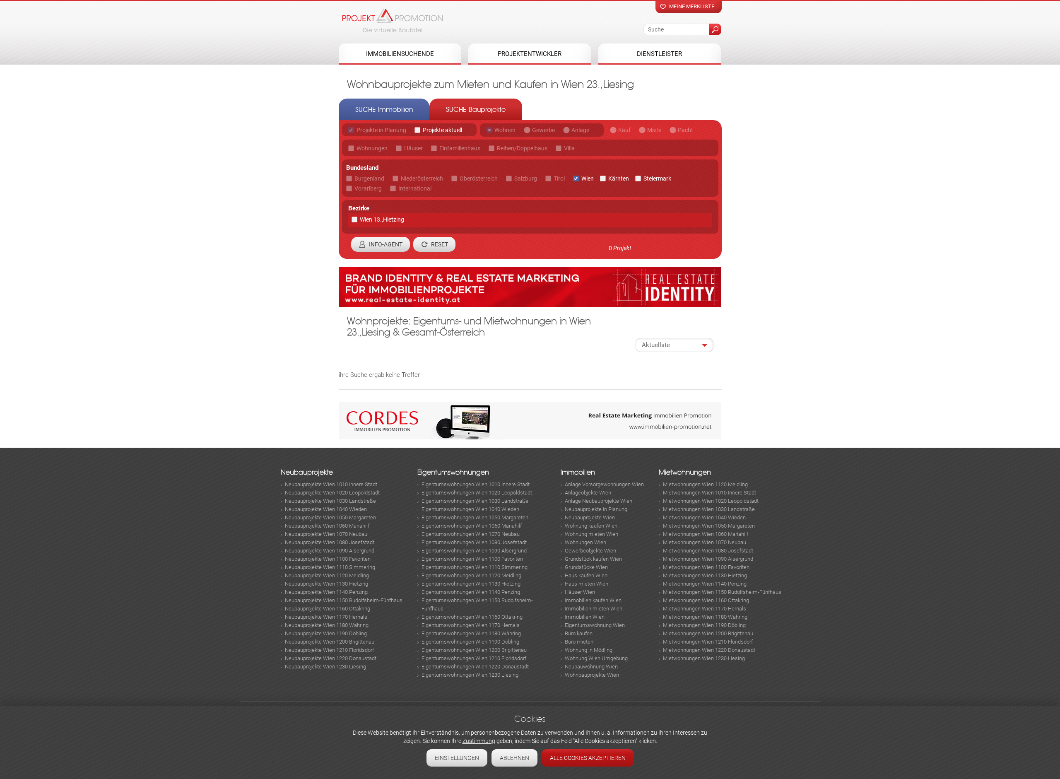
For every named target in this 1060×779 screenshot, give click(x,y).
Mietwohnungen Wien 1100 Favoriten (706, 567)
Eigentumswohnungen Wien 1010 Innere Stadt (476, 484)
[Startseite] (392, 20)
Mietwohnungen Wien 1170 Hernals (704, 608)
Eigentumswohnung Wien (595, 625)
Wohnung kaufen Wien (591, 526)
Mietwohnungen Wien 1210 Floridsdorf (708, 642)
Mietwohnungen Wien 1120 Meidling (705, 484)
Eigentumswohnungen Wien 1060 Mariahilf (472, 526)
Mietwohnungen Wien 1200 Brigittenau (708, 633)
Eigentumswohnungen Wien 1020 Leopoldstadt (477, 493)
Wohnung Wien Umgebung (596, 658)
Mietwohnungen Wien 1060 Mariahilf (705, 534)
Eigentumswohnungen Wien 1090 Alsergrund (474, 550)
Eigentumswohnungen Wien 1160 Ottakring (472, 617)
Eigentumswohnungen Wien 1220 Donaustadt (475, 666)
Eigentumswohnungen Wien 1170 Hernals (471, 625)
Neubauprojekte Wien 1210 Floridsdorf (329, 650)
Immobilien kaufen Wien (593, 600)
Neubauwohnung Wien (591, 666)
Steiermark (657, 178)
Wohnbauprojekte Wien (592, 675)
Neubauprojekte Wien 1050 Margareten (330, 517)
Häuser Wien (580, 592)
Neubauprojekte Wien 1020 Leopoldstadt (332, 493)
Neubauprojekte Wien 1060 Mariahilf (327, 526)
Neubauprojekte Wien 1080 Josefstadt (329, 542)
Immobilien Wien (585, 617)
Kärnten (618, 178)
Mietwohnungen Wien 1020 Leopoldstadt (711, 501)
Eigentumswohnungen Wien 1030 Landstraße (475, 501)
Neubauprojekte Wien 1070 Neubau (326, 534)
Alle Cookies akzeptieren (588, 758)
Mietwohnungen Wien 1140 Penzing (705, 584)
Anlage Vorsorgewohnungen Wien (604, 484)
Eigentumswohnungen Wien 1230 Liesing (470, 675)
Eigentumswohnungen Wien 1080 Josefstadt (474, 542)
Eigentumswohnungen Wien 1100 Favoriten (472, 559)
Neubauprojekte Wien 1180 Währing (327, 625)
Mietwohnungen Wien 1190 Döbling (704, 625)
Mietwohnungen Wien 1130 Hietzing (705, 575)
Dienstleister (659, 54)
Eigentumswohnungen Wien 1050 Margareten (475, 517)
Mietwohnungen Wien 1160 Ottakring (706, 600)
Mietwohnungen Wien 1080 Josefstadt (708, 550)
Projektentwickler (529, 54)
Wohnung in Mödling (588, 650)
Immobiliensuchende (400, 54)
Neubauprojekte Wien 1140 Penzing (326, 592)
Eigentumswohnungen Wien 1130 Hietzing (471, 584)
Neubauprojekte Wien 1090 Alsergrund (329, 550)
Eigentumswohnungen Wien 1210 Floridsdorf (474, 658)
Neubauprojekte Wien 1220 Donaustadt (330, 658)
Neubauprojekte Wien (590, 517)
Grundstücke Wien (586, 567)
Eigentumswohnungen (453, 472)
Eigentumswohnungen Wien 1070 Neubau (471, 534)
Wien (587, 178)
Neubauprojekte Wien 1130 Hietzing (326, 584)
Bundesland (362, 167)
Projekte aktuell (442, 130)
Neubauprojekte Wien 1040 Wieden (326, 509)
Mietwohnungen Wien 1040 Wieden (704, 517)
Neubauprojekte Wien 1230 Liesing (325, 666)
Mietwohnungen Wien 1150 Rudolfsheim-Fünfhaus (722, 592)
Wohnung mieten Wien (591, 534)
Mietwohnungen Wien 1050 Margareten (709, 526)
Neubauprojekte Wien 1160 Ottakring (327, 608)
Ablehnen (514, 758)
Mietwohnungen (685, 472)
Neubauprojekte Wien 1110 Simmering (330, 567)
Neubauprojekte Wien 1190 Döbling (326, 633)
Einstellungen (457, 758)
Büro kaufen (579, 633)
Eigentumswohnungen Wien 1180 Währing (471, 633)
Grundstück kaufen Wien (593, 559)
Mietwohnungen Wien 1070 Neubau (704, 542)
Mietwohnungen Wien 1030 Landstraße (709, 509)
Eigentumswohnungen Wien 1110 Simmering (475, 567)
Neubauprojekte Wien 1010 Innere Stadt (331, 484)
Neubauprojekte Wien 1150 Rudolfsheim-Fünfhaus (343, 600)
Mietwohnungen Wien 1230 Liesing (704, 658)
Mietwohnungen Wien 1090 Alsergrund (708, 559)
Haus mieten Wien (586, 584)
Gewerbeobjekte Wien (590, 550)
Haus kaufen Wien (586, 575)
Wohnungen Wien (585, 542)
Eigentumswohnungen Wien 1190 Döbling (470, 642)
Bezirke (358, 208)
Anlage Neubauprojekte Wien (598, 501)
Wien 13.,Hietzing (382, 219)
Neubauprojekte (307, 472)
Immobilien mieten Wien (593, 608)
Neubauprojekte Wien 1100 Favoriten (328, 559)
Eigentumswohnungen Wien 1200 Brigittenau (474, 650)
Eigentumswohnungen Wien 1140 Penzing (471, 592)
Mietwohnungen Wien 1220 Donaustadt (709, 650)
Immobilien (578, 472)
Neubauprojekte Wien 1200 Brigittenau (329, 642)
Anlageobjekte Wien (588, 493)
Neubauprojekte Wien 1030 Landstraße (330, 501)
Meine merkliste (691, 6)
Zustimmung (479, 741)
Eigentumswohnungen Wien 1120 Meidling (471, 575)
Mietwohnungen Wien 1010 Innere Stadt (709, 493)
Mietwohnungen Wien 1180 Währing (705, 617)
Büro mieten (579, 642)
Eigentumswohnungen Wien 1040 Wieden (470, 509)
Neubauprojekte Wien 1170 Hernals (326, 617)
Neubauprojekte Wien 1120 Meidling (327, 575)
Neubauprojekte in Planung (596, 509)
